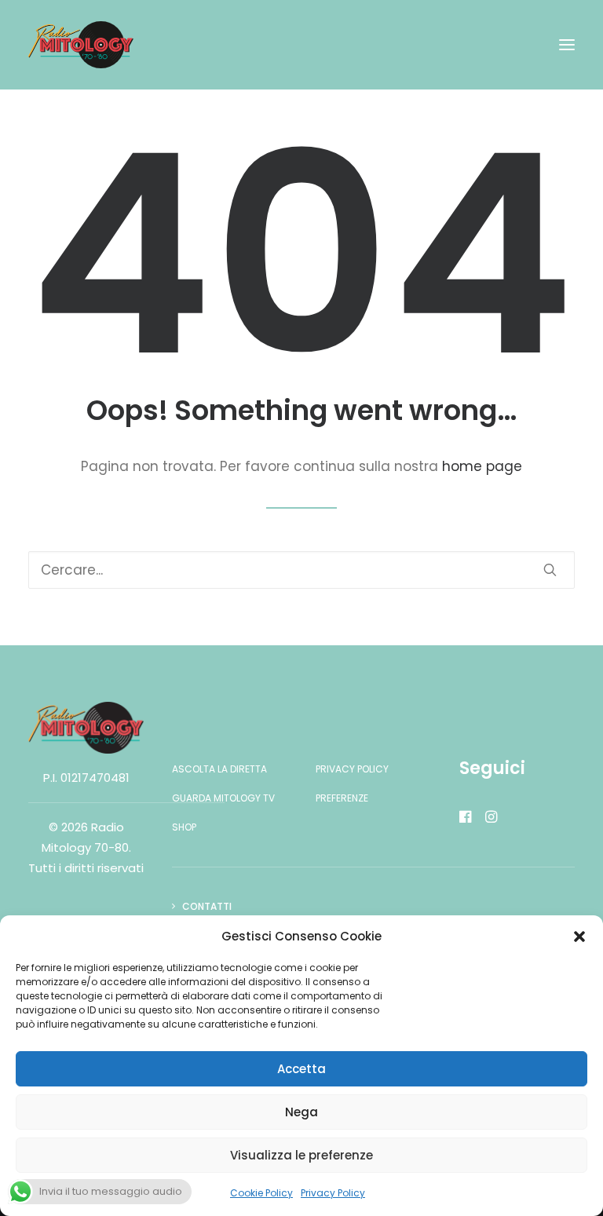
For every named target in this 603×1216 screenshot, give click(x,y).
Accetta (301, 1069)
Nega (301, 1112)
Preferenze (342, 798)
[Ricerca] (301, 570)
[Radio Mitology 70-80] (80, 44)
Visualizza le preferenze (301, 1155)
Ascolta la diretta (219, 769)
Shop (184, 827)
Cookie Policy (261, 1193)
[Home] (86, 728)
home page (482, 466)
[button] (579, 936)
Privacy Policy (333, 1193)
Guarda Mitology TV (223, 798)
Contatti (207, 906)
